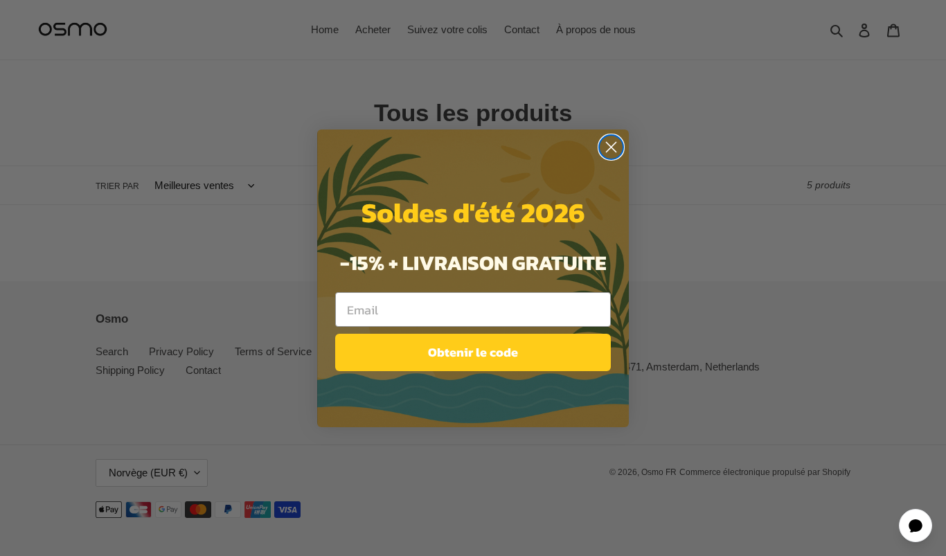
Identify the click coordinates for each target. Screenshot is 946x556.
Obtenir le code (473, 352)
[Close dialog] (611, 147)
